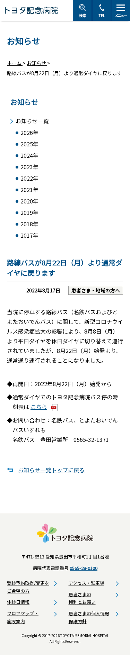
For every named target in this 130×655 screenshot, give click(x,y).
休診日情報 (18, 602)
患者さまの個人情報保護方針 (89, 617)
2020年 (29, 201)
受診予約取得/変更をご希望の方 (28, 587)
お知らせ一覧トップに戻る (51, 470)
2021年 (29, 190)
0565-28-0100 (83, 568)
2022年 (29, 178)
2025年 (29, 144)
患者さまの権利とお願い (82, 598)
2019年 (29, 213)
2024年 (29, 156)
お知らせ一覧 (32, 121)
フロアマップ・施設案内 (22, 617)
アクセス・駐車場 (86, 583)
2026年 (29, 133)
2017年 (29, 235)
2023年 (29, 167)
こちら (39, 406)
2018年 (29, 224)
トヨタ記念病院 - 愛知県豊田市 (36, 10)
